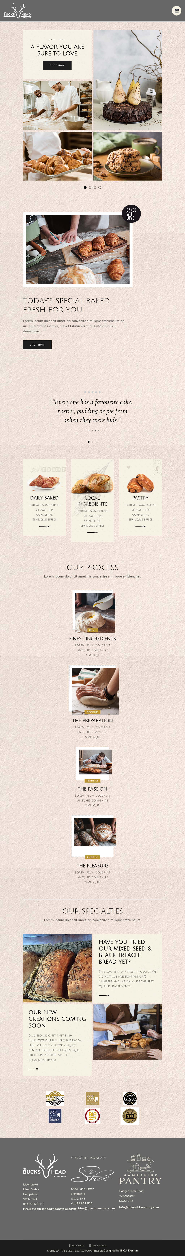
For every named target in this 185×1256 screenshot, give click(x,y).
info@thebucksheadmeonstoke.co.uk (49, 1209)
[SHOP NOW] (105, 996)
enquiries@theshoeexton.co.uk (93, 1208)
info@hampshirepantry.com (139, 1207)
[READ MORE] (44, 526)
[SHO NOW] (34, 1069)
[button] (89, 441)
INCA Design (129, 1250)
